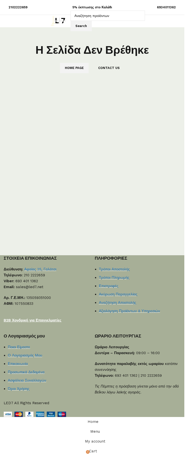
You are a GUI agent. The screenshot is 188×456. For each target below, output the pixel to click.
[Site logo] (59, 20)
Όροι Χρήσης (18, 389)
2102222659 (18, 7)
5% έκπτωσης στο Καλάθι (92, 7)
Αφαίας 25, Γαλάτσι (40, 269)
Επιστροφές (108, 286)
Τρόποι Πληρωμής (114, 277)
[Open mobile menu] (44, 21)
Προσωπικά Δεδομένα (26, 372)
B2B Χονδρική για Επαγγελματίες (32, 320)
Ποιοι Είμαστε (19, 347)
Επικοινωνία (18, 364)
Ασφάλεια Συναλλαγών (27, 380)
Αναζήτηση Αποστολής (117, 302)
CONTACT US (109, 68)
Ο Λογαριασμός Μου (25, 355)
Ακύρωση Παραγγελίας (118, 294)
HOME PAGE (74, 68)
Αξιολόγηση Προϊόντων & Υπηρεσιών (129, 311)
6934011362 (166, 7)
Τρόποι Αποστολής (114, 269)
